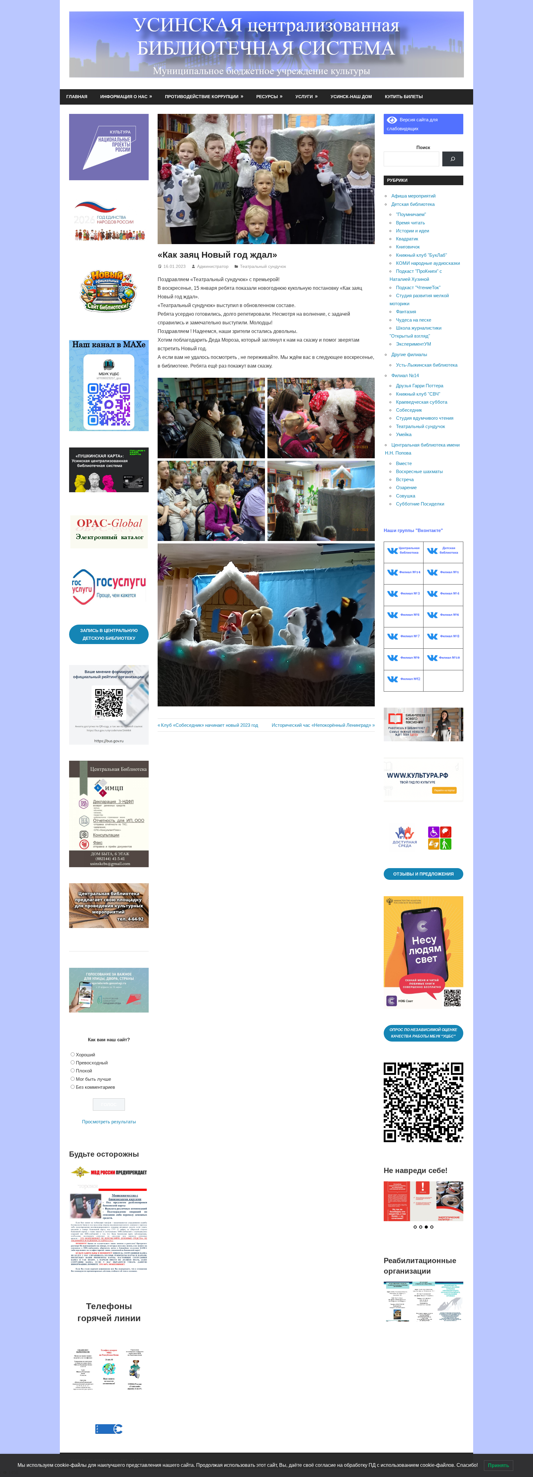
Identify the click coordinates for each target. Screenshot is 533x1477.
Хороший (85, 1054)
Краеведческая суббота (421, 402)
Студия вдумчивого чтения (424, 418)
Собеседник (409, 410)
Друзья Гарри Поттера (419, 385)
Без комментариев (95, 1087)
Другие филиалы (409, 354)
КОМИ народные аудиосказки (428, 263)
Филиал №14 (405, 375)
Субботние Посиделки (420, 503)
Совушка (405, 495)
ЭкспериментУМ (413, 344)
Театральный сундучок (263, 266)
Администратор (213, 266)
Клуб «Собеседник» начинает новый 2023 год (209, 725)
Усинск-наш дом (351, 96)
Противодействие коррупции (201, 96)
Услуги (304, 96)
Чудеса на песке (413, 319)
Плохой (84, 1070)
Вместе (404, 463)
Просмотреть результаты (109, 1121)
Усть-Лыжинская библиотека (426, 365)
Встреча (405, 479)
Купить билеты (404, 96)
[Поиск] (452, 159)
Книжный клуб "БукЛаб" (421, 255)
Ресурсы (267, 96)
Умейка (403, 434)
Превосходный (92, 1062)
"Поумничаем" (411, 214)
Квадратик (407, 238)
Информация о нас (123, 96)
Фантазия (406, 311)
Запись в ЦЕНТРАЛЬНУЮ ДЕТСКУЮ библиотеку (109, 634)
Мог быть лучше (93, 1079)
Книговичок (408, 246)
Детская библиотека (413, 204)
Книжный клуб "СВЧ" (418, 394)
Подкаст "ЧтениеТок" (418, 287)
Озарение (406, 487)
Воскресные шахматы (419, 471)
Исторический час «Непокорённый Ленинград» (321, 725)
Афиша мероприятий (413, 195)
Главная (76, 96)
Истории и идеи (412, 230)
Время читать (410, 222)
